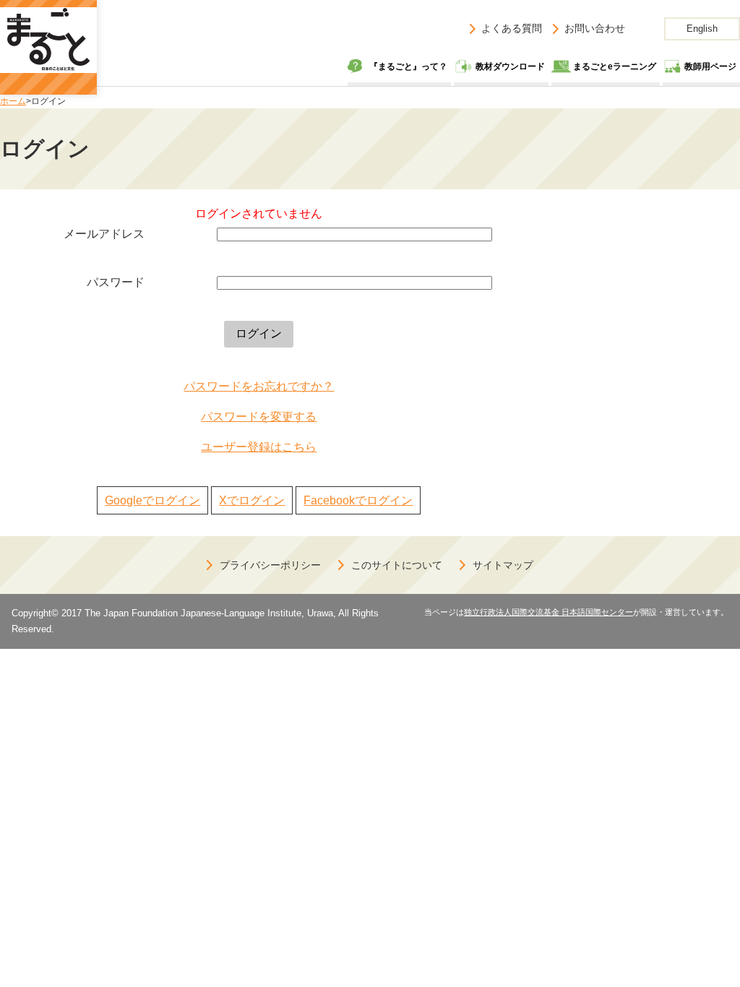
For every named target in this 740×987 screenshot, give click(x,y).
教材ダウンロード (510, 66)
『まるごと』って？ (408, 66)
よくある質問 (511, 28)
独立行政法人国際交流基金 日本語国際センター (548, 612)
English (702, 28)
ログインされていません (258, 213)
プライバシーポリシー (270, 565)
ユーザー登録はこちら (259, 447)
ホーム (13, 101)
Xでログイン (252, 500)
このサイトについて (396, 565)
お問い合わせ (594, 28)
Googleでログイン (152, 500)
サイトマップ (503, 565)
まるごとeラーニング (614, 66)
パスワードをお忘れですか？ (259, 386)
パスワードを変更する (259, 416)
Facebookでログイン (358, 500)
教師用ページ (710, 66)
